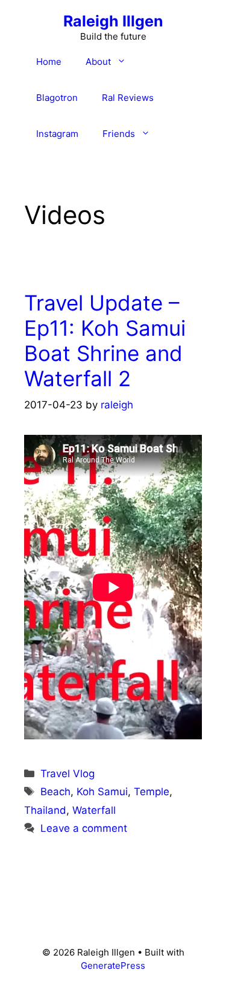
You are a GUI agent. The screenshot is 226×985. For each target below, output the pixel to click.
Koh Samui (102, 792)
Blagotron (57, 97)
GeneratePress (113, 965)
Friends (118, 133)
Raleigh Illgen (113, 21)
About (98, 61)
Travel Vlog (67, 774)
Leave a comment (83, 828)
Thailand (45, 810)
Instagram (57, 133)
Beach (55, 792)
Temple (151, 792)
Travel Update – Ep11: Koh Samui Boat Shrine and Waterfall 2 (105, 340)
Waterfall (94, 810)
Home (48, 61)
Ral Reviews (128, 97)
